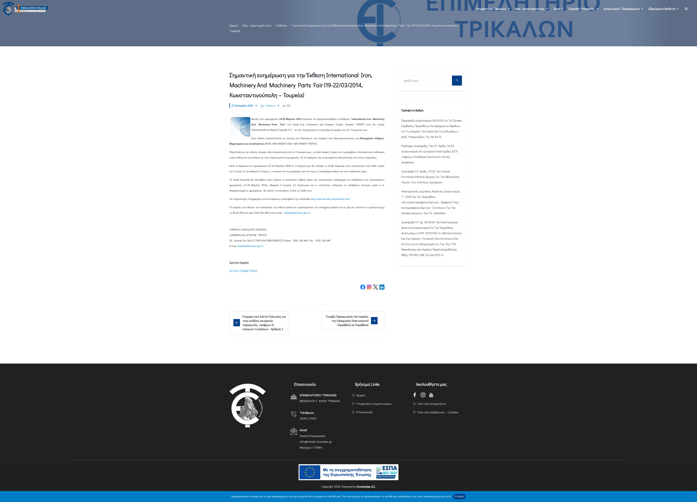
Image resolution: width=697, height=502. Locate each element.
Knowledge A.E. (366, 486)
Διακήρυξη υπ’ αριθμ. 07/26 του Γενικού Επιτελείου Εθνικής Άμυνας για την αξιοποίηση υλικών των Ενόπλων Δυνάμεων (430, 176)
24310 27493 (308, 418)
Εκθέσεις (281, 25)
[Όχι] (692, 496)
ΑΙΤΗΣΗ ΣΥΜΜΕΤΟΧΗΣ (243, 271)
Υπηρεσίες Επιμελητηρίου (374, 404)
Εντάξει (459, 496)
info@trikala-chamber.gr (316, 441)
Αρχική (233, 25)
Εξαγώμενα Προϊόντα (662, 9)
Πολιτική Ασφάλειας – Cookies (437, 412)
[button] (493, 9)
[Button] (457, 81)
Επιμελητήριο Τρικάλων (491, 9)
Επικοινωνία (364, 412)
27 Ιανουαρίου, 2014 (242, 105)
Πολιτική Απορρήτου (431, 404)
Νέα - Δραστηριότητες (257, 25)
